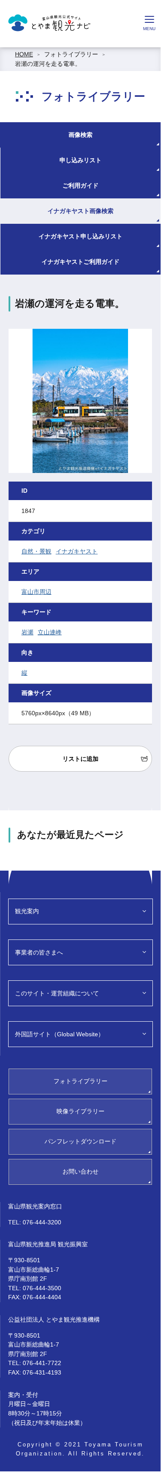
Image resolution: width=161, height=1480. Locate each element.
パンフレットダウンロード (80, 1141)
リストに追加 (80, 758)
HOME (24, 54)
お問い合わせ (80, 1171)
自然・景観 (36, 551)
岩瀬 (27, 632)
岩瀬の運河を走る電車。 (48, 63)
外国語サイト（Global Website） (59, 1034)
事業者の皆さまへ (39, 952)
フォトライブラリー (71, 54)
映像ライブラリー (80, 1111)
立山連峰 (50, 632)
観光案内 (27, 911)
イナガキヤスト (77, 551)
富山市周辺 (36, 591)
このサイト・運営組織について (57, 993)
